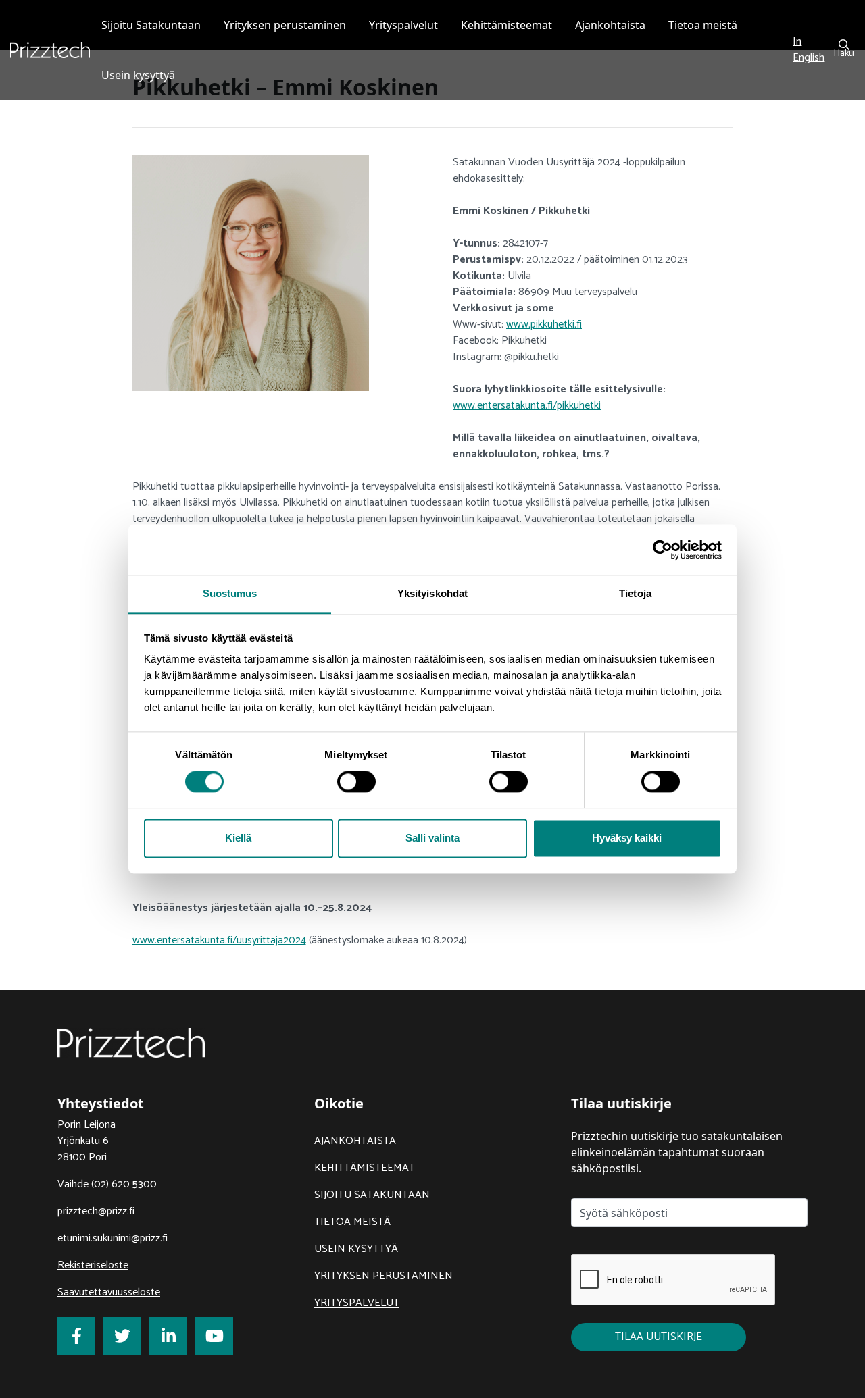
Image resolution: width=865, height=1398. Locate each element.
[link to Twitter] (122, 1336)
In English (808, 49)
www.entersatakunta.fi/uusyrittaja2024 (219, 940)
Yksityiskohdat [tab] (432, 593)
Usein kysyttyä (356, 1249)
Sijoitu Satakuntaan (372, 1195)
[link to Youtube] (214, 1336)
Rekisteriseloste (92, 1265)
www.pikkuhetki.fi (544, 324)
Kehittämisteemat (364, 1168)
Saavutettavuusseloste (108, 1292)
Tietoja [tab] (635, 593)
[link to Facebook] (76, 1336)
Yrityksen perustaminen (383, 1276)
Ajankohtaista (355, 1141)
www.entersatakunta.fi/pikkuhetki (527, 405)
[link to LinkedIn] (168, 1336)
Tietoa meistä (352, 1222)
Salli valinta (432, 838)
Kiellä (238, 838)
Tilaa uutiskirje (658, 1337)
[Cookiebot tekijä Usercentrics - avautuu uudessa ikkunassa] (662, 550)
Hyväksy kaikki (627, 838)
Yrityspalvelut (356, 1303)
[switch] (356, 782)
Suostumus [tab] (230, 593)
